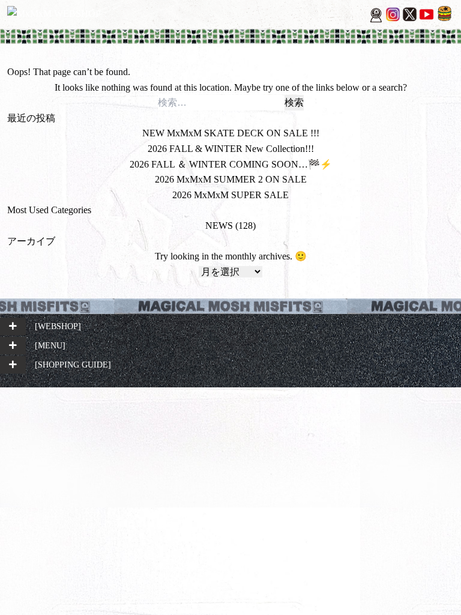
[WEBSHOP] (58, 326)
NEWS (219, 225)
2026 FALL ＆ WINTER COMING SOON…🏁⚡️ (231, 164)
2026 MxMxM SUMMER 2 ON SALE (231, 179)
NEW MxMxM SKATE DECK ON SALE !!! (230, 133)
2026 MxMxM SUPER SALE (230, 195)
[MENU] (50, 345)
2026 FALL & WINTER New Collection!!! (231, 149)
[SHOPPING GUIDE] (73, 364)
